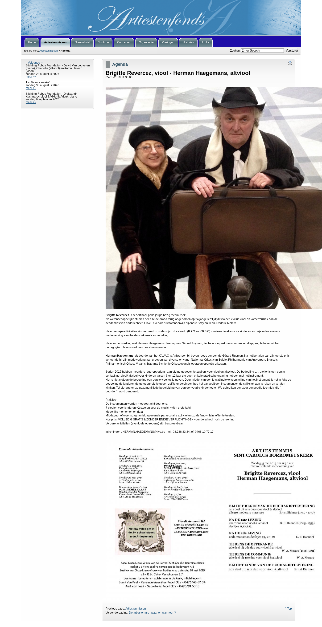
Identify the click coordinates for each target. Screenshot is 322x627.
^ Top (288, 608)
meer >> (31, 76)
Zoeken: (235, 50)
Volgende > (35, 62)
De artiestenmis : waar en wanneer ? (152, 612)
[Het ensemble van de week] (161, 17)
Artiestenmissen (48, 50)
